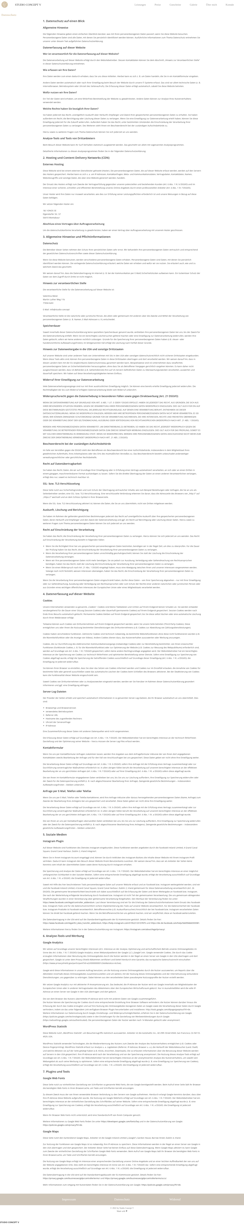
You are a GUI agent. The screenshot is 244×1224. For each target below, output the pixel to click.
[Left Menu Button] (1, 1218)
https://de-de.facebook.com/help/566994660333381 (175, 923)
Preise (158, 4)
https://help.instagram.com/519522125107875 (124, 923)
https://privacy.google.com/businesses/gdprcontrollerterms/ (71, 1178)
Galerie (193, 4)
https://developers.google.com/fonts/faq (120, 1121)
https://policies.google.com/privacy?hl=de (62, 1125)
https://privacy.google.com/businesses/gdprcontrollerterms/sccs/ (135, 1178)
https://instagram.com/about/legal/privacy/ (144, 929)
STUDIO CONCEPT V (28, 4)
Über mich (211, 4)
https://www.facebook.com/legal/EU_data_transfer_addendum (72, 923)
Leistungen (140, 4)
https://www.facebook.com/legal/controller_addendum (68, 902)
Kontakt (230, 4)
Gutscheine (175, 4)
